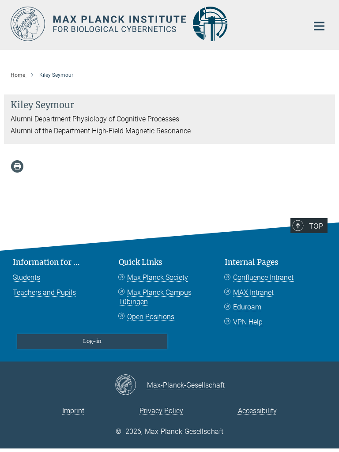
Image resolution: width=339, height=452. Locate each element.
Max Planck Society (157, 277)
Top (316, 226)
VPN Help (248, 322)
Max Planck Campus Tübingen (155, 297)
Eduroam (247, 307)
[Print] (17, 166)
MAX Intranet (253, 292)
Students (26, 277)
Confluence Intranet (263, 277)
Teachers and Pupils (44, 292)
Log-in (92, 341)
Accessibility (257, 411)
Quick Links (140, 262)
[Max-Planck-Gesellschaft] (131, 385)
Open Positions (150, 317)
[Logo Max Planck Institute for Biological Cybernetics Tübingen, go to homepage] (154, 24)
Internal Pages (252, 262)
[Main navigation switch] (319, 26)
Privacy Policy (161, 411)
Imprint (73, 411)
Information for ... (46, 262)
